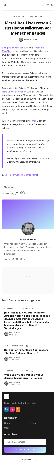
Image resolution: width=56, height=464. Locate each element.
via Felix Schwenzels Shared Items (20, 174)
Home (7, 423)
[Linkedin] (6, 409)
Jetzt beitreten (25, 450)
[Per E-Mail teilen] (17, 193)
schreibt (33, 120)
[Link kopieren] (22, 193)
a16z (6, 346)
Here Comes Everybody (14, 91)
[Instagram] (20, 259)
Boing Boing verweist (12, 47)
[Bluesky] (9, 259)
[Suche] (43, 5)
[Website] (24, 259)
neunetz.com (31, 459)
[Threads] (13, 259)
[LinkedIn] (5, 259)
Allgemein (8, 187)
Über (6, 428)
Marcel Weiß (28, 239)
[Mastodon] (16, 259)
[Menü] (48, 5)
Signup (33, 423)
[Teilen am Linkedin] (12, 193)
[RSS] (18, 409)
